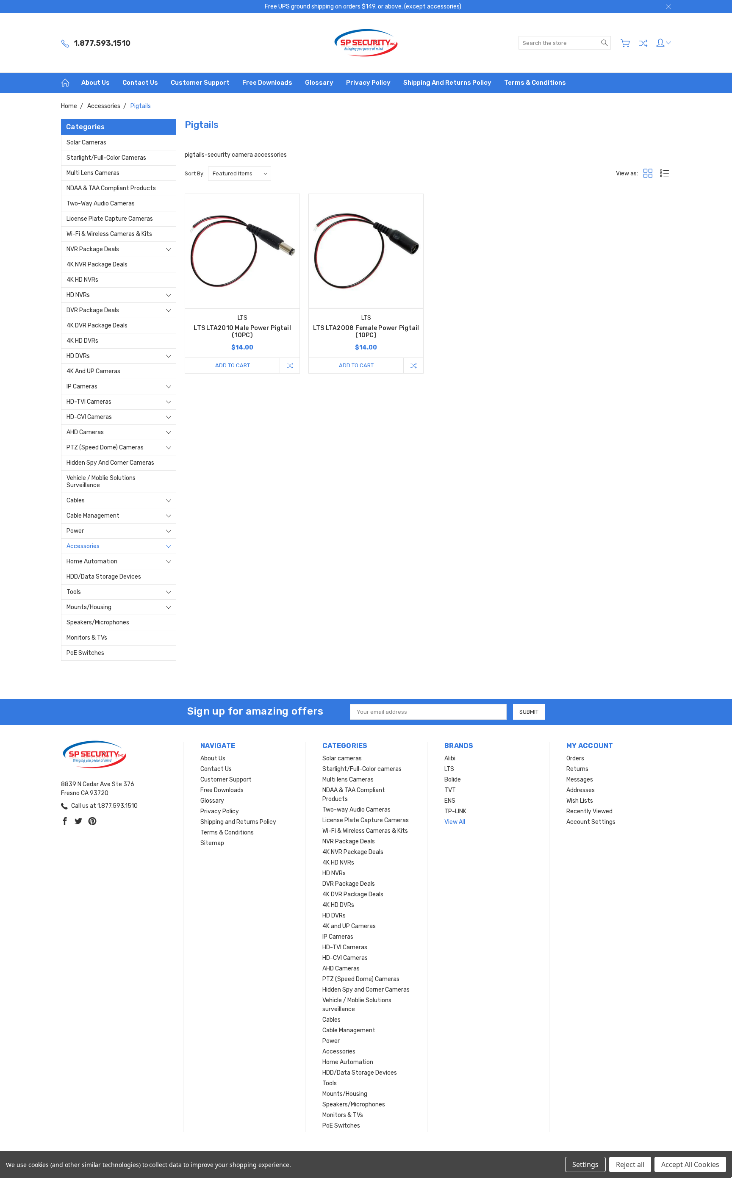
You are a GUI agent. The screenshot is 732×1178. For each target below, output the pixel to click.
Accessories (83, 546)
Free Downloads (267, 82)
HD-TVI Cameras (89, 401)
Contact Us (140, 82)
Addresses (580, 790)
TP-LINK (455, 811)
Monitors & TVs (87, 637)
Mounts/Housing (89, 607)
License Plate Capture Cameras (110, 218)
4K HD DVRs (82, 340)
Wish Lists (579, 800)
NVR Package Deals (93, 249)
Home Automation (92, 561)
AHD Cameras (85, 432)
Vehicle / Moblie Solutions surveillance (101, 481)
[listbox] (239, 173)
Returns (577, 769)
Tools (74, 592)
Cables (76, 500)
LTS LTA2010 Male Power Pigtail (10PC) (242, 331)
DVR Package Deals (93, 310)
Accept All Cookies (690, 1164)
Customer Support (200, 82)
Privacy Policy (368, 82)
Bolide (452, 779)
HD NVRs (78, 295)
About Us (95, 82)
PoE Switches (85, 653)
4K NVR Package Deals (97, 264)
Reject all (630, 1164)
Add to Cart (232, 365)
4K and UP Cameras (93, 371)
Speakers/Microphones (98, 622)
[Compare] (643, 43)
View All (454, 822)
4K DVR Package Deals (97, 325)
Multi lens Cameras (93, 173)
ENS (449, 800)
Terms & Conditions (535, 82)
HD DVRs (78, 356)
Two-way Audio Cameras (101, 203)
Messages (579, 779)
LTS (449, 769)
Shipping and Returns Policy (447, 82)
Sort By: (195, 173)
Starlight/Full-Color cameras (106, 157)
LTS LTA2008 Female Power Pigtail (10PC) (366, 331)
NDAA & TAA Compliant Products (111, 188)
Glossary (319, 82)
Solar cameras (86, 142)
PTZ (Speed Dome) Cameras (105, 447)
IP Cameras (82, 386)
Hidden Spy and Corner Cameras (110, 462)
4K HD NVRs (82, 279)
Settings (585, 1164)
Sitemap (212, 843)
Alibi (449, 758)
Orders (575, 758)
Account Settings (591, 822)
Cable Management (93, 515)
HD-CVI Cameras (89, 417)
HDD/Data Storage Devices (104, 576)
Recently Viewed (589, 811)
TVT (450, 790)
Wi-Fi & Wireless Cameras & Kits (109, 234)
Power (75, 531)
